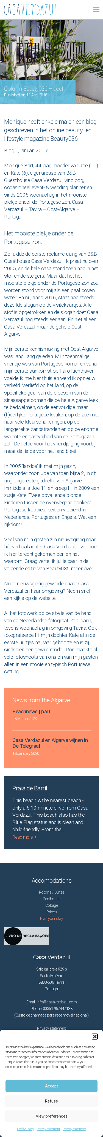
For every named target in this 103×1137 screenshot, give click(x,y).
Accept (51, 1086)
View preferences (52, 1116)
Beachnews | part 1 (33, 711)
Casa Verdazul (4, 7)
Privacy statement (48, 1129)
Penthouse (51, 899)
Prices (51, 912)
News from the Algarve (41, 700)
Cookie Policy (25, 1129)
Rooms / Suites (51, 892)
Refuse (51, 1101)
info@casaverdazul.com (57, 1002)
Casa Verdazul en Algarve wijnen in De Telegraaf (50, 743)
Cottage (51, 905)
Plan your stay (51, 918)
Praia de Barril (29, 788)
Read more (22, 837)
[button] (95, 1036)
